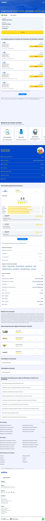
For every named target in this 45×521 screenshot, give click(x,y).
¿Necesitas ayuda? (6, 477)
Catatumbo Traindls (26, 455)
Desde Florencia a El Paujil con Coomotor (29, 440)
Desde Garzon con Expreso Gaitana (6, 431)
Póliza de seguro (3, 511)
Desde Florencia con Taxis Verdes (6, 429)
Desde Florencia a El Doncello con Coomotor (8, 440)
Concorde (24, 457)
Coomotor (16, 243)
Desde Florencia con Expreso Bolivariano (29, 427)
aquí (26, 243)
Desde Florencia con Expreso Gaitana (6, 427)
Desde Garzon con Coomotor (27, 425)
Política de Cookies (4, 512)
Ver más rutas (22, 94)
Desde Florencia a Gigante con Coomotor (7, 444)
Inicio (3, 468)
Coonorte (24, 459)
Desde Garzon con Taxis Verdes (28, 431)
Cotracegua (2, 464)
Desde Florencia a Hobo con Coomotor (7, 446)
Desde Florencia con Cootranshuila (28, 429)
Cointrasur (2, 457)
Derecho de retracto (4, 509)
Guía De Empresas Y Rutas (8, 468)
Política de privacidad (4, 503)
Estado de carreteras (4, 499)
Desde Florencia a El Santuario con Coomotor (8, 442)
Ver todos (43, 422)
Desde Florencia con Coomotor (5, 425)
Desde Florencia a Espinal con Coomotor (29, 442)
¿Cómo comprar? (3, 498)
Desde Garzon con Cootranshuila (6, 433)
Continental (2, 459)
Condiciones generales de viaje (6, 510)
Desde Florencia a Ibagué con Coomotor (7, 448)
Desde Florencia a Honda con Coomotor (29, 446)
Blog (1, 497)
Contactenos (3, 513)
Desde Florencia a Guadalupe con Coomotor (30, 444)
